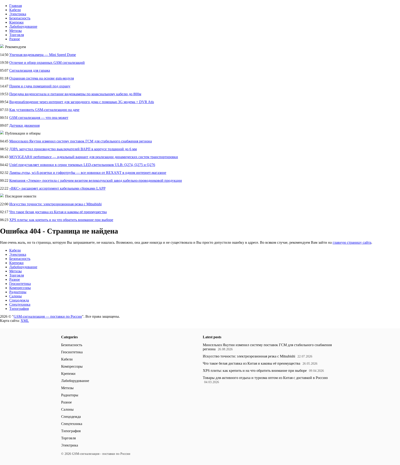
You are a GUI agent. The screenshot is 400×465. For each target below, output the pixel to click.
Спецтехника (19, 304)
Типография (19, 309)
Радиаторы (17, 292)
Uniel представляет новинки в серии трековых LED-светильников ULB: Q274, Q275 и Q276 (82, 165)
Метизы (15, 31)
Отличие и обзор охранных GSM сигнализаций (47, 63)
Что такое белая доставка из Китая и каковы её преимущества (58, 212)
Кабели (15, 10)
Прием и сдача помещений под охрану (39, 86)
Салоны (15, 296)
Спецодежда (19, 300)
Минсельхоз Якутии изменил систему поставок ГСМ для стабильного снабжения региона (80, 141)
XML (25, 321)
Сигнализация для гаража (29, 70)
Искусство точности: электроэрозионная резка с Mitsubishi (55, 204)
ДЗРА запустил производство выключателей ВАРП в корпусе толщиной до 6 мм (73, 149)
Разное (14, 39)
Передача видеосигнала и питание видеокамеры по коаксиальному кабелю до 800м (75, 94)
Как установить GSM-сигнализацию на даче (44, 110)
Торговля (16, 35)
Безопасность (19, 18)
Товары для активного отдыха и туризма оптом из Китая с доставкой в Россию (265, 378)
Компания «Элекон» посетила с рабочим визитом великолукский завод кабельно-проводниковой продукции (95, 180)
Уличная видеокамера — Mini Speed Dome (42, 55)
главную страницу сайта (352, 242)
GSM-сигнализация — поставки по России (48, 316)
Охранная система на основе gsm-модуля (41, 78)
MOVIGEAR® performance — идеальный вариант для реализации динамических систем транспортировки (93, 157)
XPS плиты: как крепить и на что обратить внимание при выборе (61, 220)
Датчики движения (24, 125)
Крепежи (16, 22)
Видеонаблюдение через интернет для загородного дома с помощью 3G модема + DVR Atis (81, 102)
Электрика (17, 14)
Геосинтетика (20, 284)
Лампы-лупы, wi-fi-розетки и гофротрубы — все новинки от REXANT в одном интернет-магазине (87, 173)
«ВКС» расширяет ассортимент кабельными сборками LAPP (57, 188)
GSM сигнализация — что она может (38, 118)
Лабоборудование (23, 26)
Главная (15, 6)
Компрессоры (20, 288)
